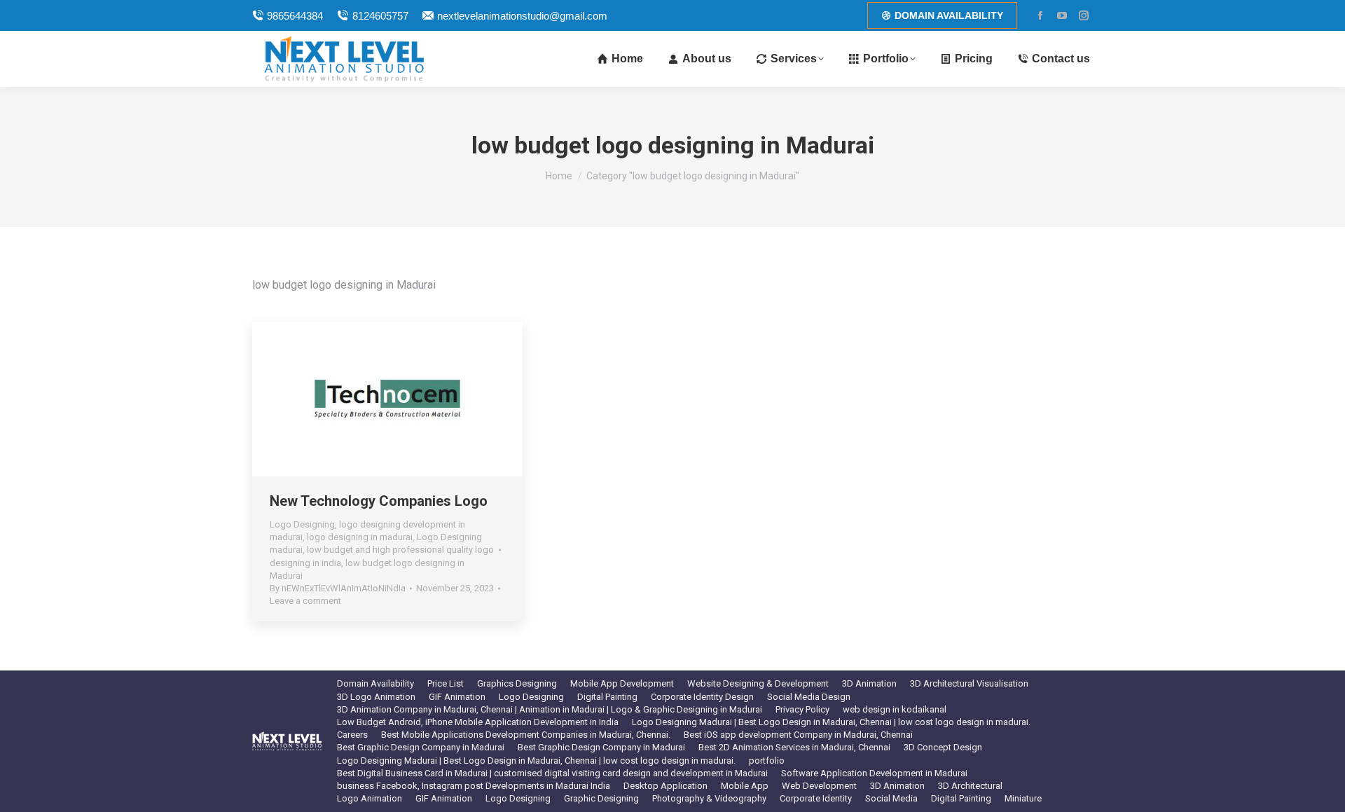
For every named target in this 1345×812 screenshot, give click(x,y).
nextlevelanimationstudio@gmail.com (522, 16)
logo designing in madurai (360, 537)
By (338, 588)
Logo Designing (302, 524)
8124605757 (380, 16)
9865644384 (295, 16)
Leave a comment (305, 601)
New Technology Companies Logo (379, 501)
